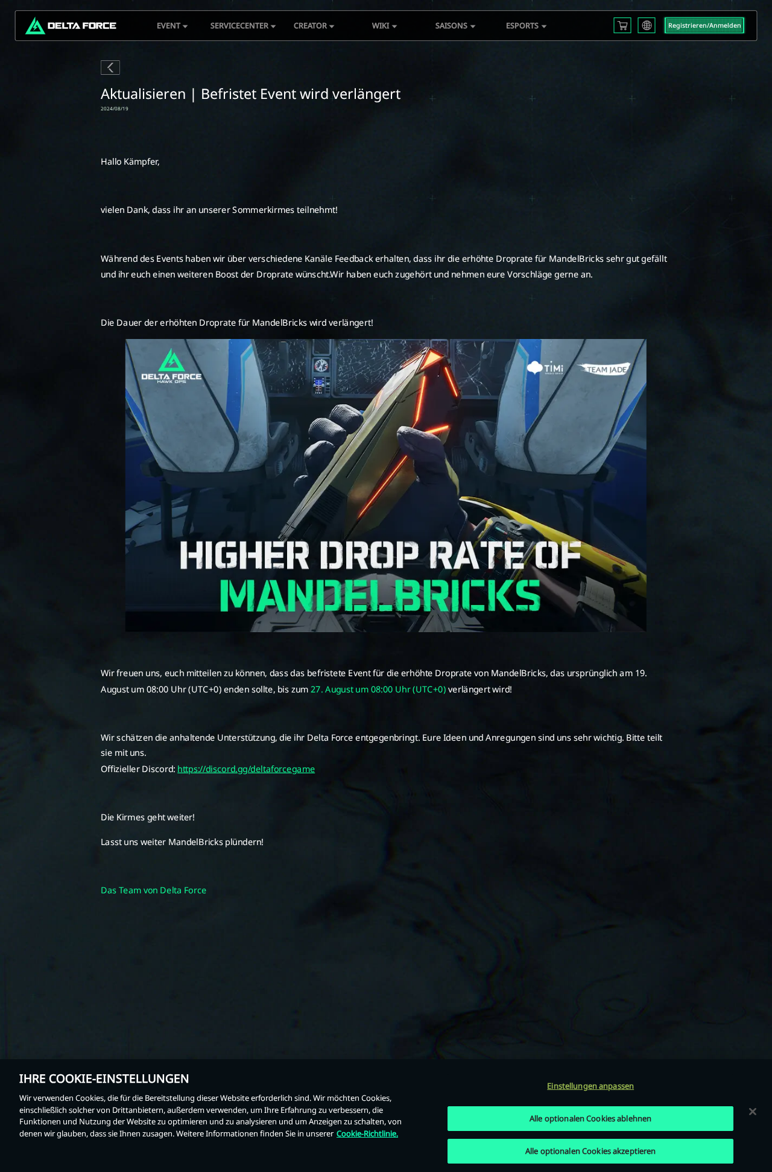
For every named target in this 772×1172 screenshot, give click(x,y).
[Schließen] (752, 1111)
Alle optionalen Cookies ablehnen (590, 1118)
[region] (386, 1115)
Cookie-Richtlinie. (367, 1133)
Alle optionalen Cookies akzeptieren (590, 1150)
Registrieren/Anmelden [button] (704, 25)
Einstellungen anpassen (590, 1085)
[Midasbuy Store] (622, 25)
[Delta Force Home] (70, 26)
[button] (168, 26)
